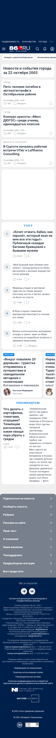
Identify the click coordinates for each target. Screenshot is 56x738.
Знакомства (29, 42)
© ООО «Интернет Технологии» (28, 717)
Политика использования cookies (28, 672)
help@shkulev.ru (35, 636)
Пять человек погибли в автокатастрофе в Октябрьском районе (22, 90)
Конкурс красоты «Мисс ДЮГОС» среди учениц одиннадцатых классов (22, 120)
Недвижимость (11, 42)
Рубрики (8, 514)
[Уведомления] (45, 49)
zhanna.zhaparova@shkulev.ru (18, 647)
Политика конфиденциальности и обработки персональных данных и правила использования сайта (28, 682)
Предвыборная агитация (19, 563)
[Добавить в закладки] (51, 103)
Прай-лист (9, 530)
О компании (10, 539)
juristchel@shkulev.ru (40, 634)
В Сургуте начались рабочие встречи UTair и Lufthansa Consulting (25, 150)
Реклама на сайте (14, 522)
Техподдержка (12, 555)
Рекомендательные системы (28, 677)
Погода (43, 42)
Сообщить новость (15, 506)
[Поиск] (37, 49)
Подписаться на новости (19, 498)
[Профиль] (52, 49)
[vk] (32, 591)
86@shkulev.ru (42, 629)
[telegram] (24, 591)
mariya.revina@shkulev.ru (18, 653)
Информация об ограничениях (28, 668)
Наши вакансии (13, 547)
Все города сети (13, 571)
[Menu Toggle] (3, 49)
